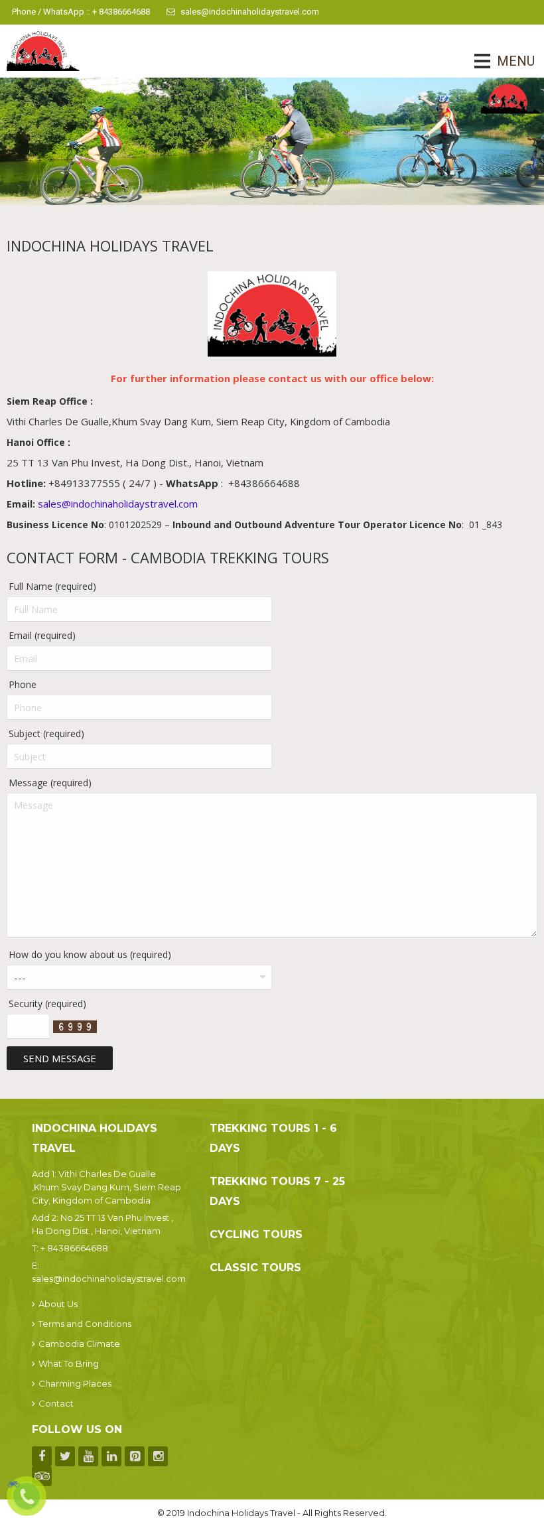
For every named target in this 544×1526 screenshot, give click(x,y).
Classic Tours (255, 1267)
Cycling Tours (256, 1234)
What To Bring (68, 1363)
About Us (58, 1303)
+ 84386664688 (74, 1248)
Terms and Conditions (84, 1323)
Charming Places (74, 1383)
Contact (56, 1403)
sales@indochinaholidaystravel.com (249, 12)
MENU (497, 61)
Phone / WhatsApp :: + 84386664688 (81, 12)
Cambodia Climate (79, 1343)
